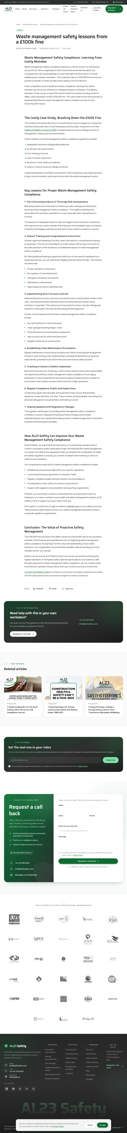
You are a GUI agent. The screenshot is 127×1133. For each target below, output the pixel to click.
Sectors (44, 9)
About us (90, 1049)
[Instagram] (27, 1089)
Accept (103, 1125)
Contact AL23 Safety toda (36, 572)
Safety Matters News (74, 9)
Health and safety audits (52, 1068)
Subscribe (110, 760)
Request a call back (114, 9)
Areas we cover (65, 9)
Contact (89, 1079)
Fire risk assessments (51, 1057)
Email (54, 588)
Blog (88, 1071)
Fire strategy (50, 1063)
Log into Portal (97, 9)
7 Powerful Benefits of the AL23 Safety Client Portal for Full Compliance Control (22, 709)
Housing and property (70, 1067)
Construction (71, 1049)
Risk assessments (52, 1074)
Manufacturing (71, 1054)
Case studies (91, 1058)
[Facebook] (13, 1089)
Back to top (116, 1128)
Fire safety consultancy (50, 1050)
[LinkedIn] (6, 1089)
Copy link (69, 588)
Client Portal (91, 1054)
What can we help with (68, 826)
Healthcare (70, 1062)
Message (62, 836)
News (19, 30)
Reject (90, 1125)
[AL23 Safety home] (8, 8)
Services (33, 9)
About (24, 9)
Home (17, 9)
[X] (20, 1089)
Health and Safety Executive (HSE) (40, 130)
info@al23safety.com (102, 2)
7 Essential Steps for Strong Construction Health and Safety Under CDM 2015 (62, 709)
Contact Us (84, 8)
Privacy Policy (83, 766)
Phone (92, 815)
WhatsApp (119, 2)
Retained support (52, 1078)
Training (55, 9)
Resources (90, 1075)
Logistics (69, 1073)
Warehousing (71, 1058)
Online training (92, 1062)
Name (61, 805)
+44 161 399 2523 (82, 2)
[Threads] (33, 1089)
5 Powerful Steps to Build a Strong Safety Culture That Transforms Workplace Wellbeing (103, 709)
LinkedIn (39, 588)
